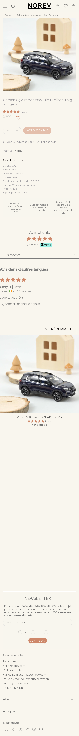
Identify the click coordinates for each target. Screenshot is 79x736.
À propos (9, 711)
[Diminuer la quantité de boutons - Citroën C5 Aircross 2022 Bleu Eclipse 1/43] (6, 130)
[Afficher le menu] (5, 6)
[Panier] (74, 6)
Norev (18, 150)
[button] (11, 111)
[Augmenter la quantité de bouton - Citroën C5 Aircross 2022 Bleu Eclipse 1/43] (17, 130)
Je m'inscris (37, 640)
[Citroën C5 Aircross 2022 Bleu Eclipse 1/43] (39, 374)
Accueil (8, 15)
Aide (6, 699)
